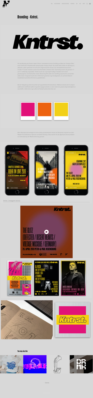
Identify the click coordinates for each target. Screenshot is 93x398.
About (80, 3)
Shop (77, 3)
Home (52, 3)
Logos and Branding (57, 3)
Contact (84, 3)
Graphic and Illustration (65, 3)
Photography (72, 3)
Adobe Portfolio (48, 392)
